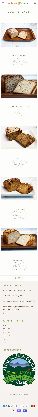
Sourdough (19, 261)
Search (5, 325)
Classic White (19, 56)
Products (6, 329)
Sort (18, 278)
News (4, 339)
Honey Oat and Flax (19, 107)
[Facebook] (3, 313)
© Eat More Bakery (19, 394)
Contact (6, 343)
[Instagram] (8, 313)
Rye (19, 158)
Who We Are (7, 336)
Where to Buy (8, 332)
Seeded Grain (18, 209)
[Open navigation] (3, 3)
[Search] (35, 3)
